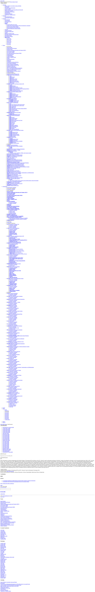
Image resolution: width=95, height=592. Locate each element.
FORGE (10, 92)
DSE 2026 (2, 548)
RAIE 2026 (2, 565)
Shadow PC (9, 60)
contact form (2, 493)
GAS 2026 (2, 552)
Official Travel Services (9, 10)
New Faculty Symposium (11, 63)
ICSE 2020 (7, 417)
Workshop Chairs (12, 328)
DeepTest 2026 (3, 546)
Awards (6, 32)
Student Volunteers (3, 525)
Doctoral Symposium (10, 59)
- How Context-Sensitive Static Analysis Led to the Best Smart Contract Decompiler (23, 180)
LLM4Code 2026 (3, 559)
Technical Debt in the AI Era (12, 24)
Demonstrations (9, 55)
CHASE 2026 (2, 532)
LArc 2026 (2, 558)
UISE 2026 (2, 575)
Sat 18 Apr (9, 44)
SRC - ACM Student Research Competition (14, 68)
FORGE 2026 (2, 533)
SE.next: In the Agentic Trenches (12, 26)
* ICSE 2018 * (7, 419)
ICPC (10, 103)
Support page (2, 496)
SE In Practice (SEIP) (11, 51)
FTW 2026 (2, 551)
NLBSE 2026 (2, 562)
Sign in (4, 421)
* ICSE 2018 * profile (6, 428)
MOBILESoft (11, 113)
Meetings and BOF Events (9, 33)
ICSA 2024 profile (6, 441)
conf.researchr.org (6, 495)
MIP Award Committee (13, 279)
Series (6, 409)
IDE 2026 (2, 555)
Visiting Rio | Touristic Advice (10, 14)
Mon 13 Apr (9, 39)
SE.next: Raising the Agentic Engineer (13, 28)
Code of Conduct (8, 8)
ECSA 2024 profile (6, 438)
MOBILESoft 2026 (3, 536)
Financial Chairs (12, 212)
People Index (9, 222)
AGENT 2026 (2, 543)
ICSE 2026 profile (3, 425)
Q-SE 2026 (2, 564)
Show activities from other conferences (7, 483)
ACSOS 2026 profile (6, 432)
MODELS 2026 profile (7, 449)
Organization (5, 186)
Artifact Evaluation (10, 56)
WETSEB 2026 (3, 576)
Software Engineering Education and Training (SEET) (16, 50)
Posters (8, 58)
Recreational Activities (9, 36)
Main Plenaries (9, 47)
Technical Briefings (8, 30)
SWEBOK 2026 (3, 574)
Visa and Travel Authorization (10, 7)
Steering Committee (12, 213)
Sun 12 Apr (9, 38)
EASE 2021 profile (6, 434)
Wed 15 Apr (9, 41)
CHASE (10, 84)
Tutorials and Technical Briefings (13, 62)
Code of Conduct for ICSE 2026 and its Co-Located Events (10, 585)
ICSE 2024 (7, 413)
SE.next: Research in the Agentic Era (13, 27)
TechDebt (11, 138)
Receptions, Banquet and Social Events (11, 34)
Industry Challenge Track (11, 57)
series (6, 424)
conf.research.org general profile (8, 427)
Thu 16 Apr (9, 42)
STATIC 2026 (2, 572)
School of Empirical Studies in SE (13, 65)
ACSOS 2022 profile (6, 430)
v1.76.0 (10, 495)
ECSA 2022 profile (6, 436)
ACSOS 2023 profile (6, 431)
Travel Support (7, 12)
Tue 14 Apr (9, 40)
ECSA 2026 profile (6, 439)
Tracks (4, 45)
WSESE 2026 (2, 577)
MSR (10, 116)
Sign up (4, 422)
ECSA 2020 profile (6, 435)
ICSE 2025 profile (6, 448)
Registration (7, 6)
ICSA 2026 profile (6, 443)
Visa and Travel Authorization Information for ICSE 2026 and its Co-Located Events (15, 584)
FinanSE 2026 (2, 550)
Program (4, 18)
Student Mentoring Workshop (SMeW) (7, 524)
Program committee (12, 400)
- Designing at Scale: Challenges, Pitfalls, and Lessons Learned (20, 152)
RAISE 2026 (2, 566)
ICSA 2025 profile (6, 442)
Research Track (9, 49)
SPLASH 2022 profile (6, 450)
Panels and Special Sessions (12, 48)
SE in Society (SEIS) (10, 52)
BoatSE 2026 (2, 545)
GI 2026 (1, 553)
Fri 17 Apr (9, 43)
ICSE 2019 (7, 418)
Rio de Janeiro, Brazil (14, 1)
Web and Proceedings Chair (14, 327)
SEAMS (10, 131)
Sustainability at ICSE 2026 (9, 11)
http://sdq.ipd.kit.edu (10, 471)
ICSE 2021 (7, 416)
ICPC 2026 (2, 535)
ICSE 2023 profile (6, 447)
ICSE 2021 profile (6, 446)
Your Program (7, 20)
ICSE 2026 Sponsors (8, 16)
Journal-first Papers (10, 54)
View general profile (3, 487)
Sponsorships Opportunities (9, 17)
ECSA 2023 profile (6, 437)
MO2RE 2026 (2, 560)
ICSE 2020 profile (6, 445)
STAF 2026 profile (6, 451)
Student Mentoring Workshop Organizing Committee (18, 218)
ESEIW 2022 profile (6, 440)
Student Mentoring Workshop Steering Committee (18, 219)
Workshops (9, 61)
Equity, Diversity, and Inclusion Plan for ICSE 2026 (14, 9)
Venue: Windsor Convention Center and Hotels (13, 5)
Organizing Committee (11, 189)
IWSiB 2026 (2, 556)
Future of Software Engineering (12, 64)
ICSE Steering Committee (11, 187)
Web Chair (11, 406)
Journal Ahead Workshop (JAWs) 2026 (7, 557)
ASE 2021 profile (6, 433)
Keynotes (6, 22)
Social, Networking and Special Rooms (14, 69)
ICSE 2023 (7, 414)
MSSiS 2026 (2, 561)
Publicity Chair (11, 350)
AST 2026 (2, 530)
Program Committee (12, 203)
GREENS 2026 (3, 554)
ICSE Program (7, 19)
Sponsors (4, 15)
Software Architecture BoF (11, 67)
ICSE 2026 (2, 424)
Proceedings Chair (12, 349)
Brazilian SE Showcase (11, 66)
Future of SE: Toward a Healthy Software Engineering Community (18, 25)
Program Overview (8, 21)
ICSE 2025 (7, 412)
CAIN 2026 (2, 531)
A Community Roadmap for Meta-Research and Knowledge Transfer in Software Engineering (19, 480)
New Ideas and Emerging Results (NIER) (14, 53)
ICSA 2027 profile (6, 444)
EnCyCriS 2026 (3, 549)
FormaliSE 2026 (3, 534)
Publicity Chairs (12, 211)
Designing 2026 (3, 547)
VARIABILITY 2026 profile (8, 452)
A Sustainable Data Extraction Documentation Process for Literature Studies (16, 481)
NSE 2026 (2, 563)
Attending (4, 4)
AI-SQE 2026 (2, 544)
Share (1, 485)
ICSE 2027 (7, 410)
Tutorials (6, 29)
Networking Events (8, 35)
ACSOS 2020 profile (6, 429)
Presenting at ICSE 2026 (9, 31)
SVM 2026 (2, 573)
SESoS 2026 (2, 571)
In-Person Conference (8, 13)
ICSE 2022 (7, 415)
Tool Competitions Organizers (14, 354)
